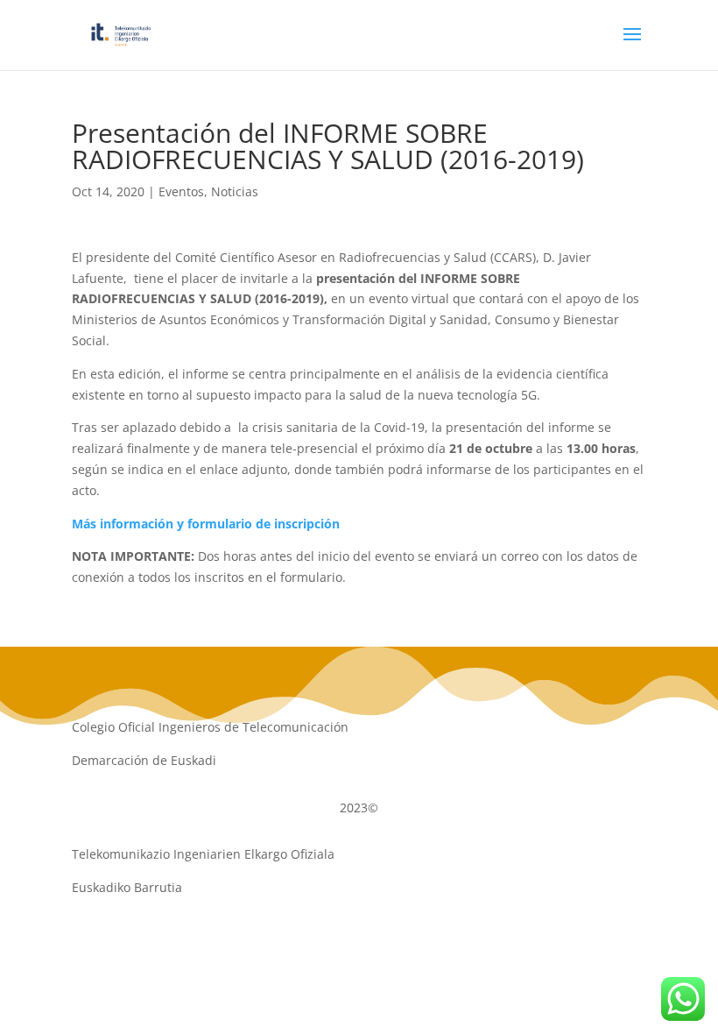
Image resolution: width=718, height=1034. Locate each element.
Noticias (234, 191)
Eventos (181, 191)
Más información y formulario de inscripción (206, 523)
